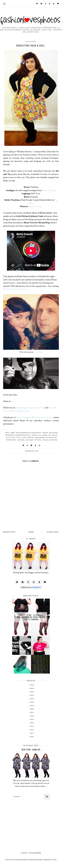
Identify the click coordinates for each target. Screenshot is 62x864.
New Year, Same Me (31, 749)
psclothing (51, 437)
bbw (13, 433)
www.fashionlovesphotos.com (16, 410)
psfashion (11, 440)
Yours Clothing (49, 190)
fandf (45, 433)
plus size (10, 437)
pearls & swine (40, 435)
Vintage (21, 440)
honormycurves (23, 435)
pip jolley (53, 435)
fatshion (53, 433)
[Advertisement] (31, 824)
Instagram (30, 407)
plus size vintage (25, 437)
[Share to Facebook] (27, 445)
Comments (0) (31, 451)
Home (31, 532)
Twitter (51, 407)
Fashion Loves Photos (43, 417)
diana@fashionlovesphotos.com (27, 860)
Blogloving (20, 407)
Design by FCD (50, 860)
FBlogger (9, 435)
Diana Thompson (24, 417)
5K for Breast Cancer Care (14, 289)
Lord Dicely (38, 352)
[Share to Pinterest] (31, 445)
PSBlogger (40, 437)
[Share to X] (23, 445)
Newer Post (9, 532)
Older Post (53, 532)
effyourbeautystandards (29, 433)
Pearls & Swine (35, 206)
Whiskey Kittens (33, 440)
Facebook (40, 407)
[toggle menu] (4, 3)
